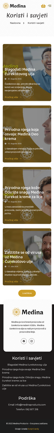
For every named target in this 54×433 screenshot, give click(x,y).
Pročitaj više (11, 97)
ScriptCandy (33, 429)
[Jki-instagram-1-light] (32, 341)
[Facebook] (24, 341)
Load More (27, 293)
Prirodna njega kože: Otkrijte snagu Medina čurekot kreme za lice (24, 192)
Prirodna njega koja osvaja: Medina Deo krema (22, 134)
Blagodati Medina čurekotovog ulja (20, 71)
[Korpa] (43, 6)
